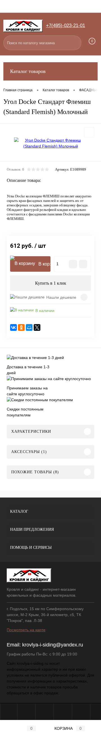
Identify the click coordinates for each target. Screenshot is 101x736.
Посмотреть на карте (26, 630)
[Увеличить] (50, 143)
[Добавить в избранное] (89, 132)
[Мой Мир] (29, 327)
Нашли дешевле (61, 297)
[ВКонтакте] (13, 327)
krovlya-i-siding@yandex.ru (52, 645)
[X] (37, 327)
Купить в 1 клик (50, 283)
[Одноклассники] (21, 327)
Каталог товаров (28, 71)
